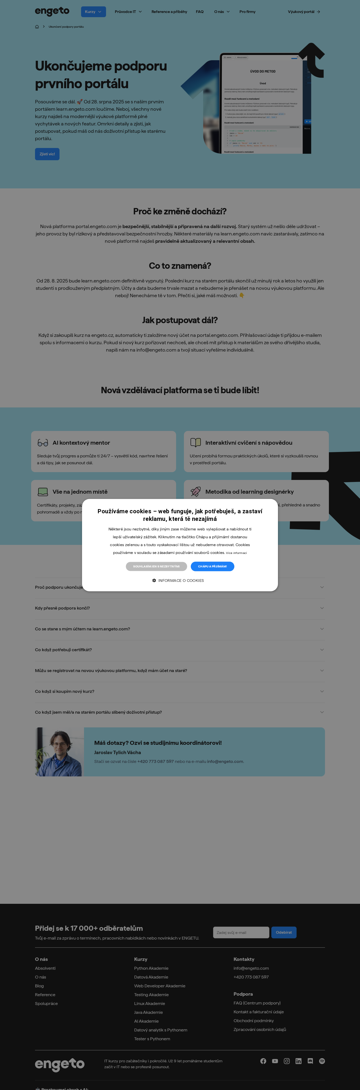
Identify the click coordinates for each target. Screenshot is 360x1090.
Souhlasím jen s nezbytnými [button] (156, 566)
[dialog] (180, 545)
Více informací (236, 552)
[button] (180, 580)
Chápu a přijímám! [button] (212, 566)
